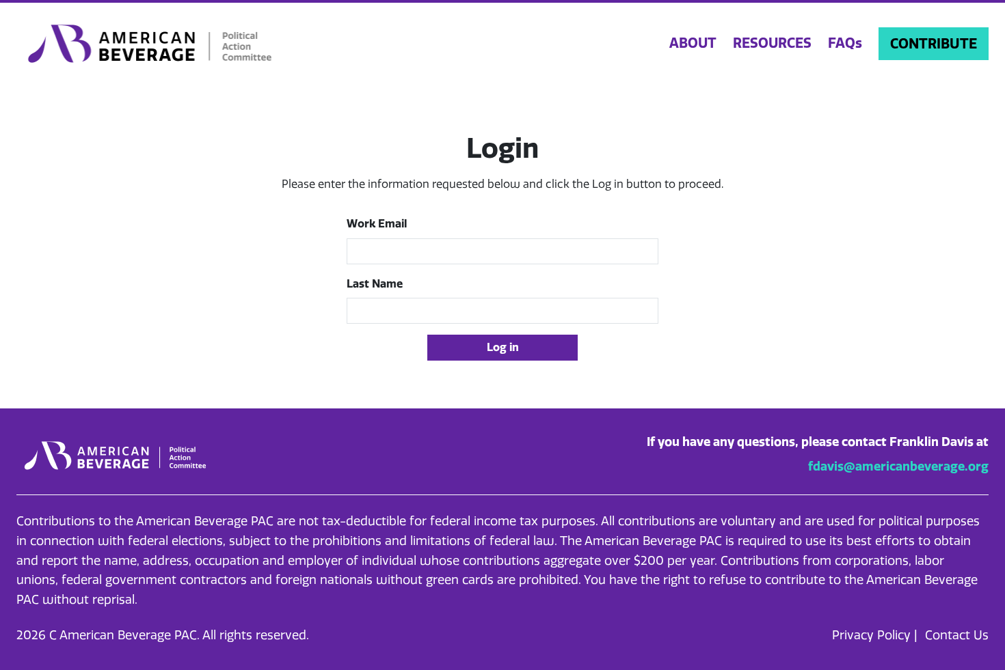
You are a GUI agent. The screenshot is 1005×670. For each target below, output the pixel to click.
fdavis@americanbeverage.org (898, 466)
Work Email (377, 223)
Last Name (375, 283)
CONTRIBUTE (933, 44)
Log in (503, 347)
